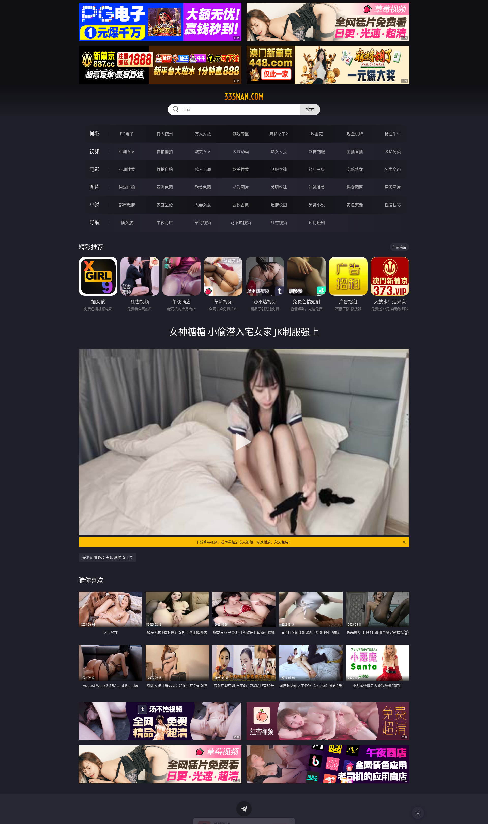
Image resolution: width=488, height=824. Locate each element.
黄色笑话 (355, 205)
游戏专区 (241, 134)
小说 (94, 204)
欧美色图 (203, 187)
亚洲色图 (165, 187)
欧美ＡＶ (203, 151)
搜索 (310, 109)
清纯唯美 (317, 187)
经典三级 (317, 169)
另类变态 (393, 169)
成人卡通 (203, 169)
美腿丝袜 (279, 187)
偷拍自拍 (165, 169)
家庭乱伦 (165, 205)
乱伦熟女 (355, 169)
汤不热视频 (241, 222)
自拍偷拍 (165, 151)
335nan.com (244, 96)
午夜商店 (165, 222)
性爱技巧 (393, 205)
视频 (94, 151)
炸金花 (317, 134)
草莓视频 (203, 222)
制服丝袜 (279, 169)
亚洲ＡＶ (127, 151)
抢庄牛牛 (393, 134)
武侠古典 (241, 205)
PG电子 (127, 134)
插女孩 (127, 222)
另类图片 (393, 187)
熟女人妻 (279, 151)
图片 (94, 187)
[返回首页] (418, 813)
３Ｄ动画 (241, 151)
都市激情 (127, 205)
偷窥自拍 (127, 187)
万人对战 (203, 134)
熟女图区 (355, 187)
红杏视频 (279, 222)
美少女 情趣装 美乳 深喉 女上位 (107, 557)
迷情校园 (279, 205)
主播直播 (355, 151)
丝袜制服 (317, 151)
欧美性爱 (241, 169)
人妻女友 (203, 205)
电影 (94, 169)
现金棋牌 (355, 134)
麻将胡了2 (278, 134)
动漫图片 (241, 187)
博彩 (94, 133)
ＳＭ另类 (393, 151)
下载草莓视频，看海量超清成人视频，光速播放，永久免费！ (244, 542)
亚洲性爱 (127, 169)
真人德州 (165, 134)
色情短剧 (317, 222)
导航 (94, 222)
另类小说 (317, 205)
